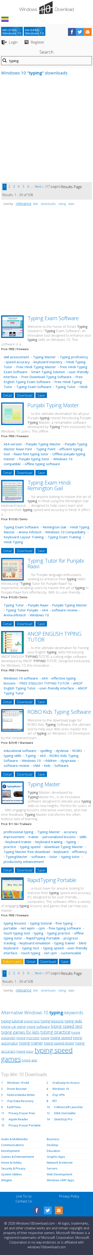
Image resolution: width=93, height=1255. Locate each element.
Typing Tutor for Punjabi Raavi (56, 563)
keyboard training (49, 841)
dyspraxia (68, 760)
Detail (7, 395)
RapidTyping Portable (52, 880)
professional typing (18, 832)
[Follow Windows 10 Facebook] (72, 32)
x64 (45, 610)
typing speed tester (59, 1043)
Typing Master (44, 357)
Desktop (52, 1145)
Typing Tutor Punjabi (22, 610)
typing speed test (66, 1026)
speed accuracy (18, 362)
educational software (20, 750)
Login (13, 42)
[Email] (59, 1210)
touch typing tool (17, 933)
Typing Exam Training (64, 537)
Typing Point (46, 449)
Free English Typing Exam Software (43, 379)
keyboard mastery (48, 362)
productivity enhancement (24, 861)
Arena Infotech (30, 532)
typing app (29, 1060)
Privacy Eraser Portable (25, 1125)
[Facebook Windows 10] (37, 1210)
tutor (53, 856)
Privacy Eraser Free (22, 1113)
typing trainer (64, 943)
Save (41, 395)
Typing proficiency (74, 357)
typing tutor (70, 856)
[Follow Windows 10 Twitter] (80, 32)
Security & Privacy (13, 1168)
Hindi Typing (13, 542)
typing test (30, 948)
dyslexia (62, 750)
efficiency (79, 851)
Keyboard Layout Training (24, 537)
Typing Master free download (27, 851)
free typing (64, 923)
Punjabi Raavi (38, 605)
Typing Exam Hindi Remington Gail (49, 485)
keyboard (61, 851)
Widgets (6, 1180)
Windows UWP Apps (60, 1180)
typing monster (28, 1037)
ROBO (77, 750)
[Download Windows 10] (46, 7)
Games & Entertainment (17, 1157)
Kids (47, 765)
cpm (41, 928)
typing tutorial (41, 923)
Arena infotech (15, 615)
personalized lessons (59, 836)
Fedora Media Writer (21, 1095)
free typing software (65, 928)
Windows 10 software (21, 678)
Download (24, 395)
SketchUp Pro (63, 1119)
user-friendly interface (57, 688)
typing (71, 841)
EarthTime (14, 1107)
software (38, 856)
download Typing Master (63, 846)
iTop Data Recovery (20, 1101)
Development (10, 1151)
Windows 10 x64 (18, 1083)
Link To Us (24, 1196)
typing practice (58, 933)
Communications (12, 1145)
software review (64, 610)
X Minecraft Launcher (68, 1107)
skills (83, 836)
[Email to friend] (88, 32)
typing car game (13, 1026)
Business (53, 1139)
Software (61, 765)
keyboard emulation (35, 943)
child (36, 765)
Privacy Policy (69, 1196)
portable (10, 928)
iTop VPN (58, 1095)
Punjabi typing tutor (34, 459)
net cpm (50, 953)
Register (37, 42)
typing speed (30, 846)
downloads (48, 204)
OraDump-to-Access (66, 1083)
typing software (38, 1026)
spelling (46, 750)
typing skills (12, 755)
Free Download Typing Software (46, 376)
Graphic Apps (56, 1157)
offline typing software (42, 464)
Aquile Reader (18, 1119)
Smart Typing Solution (48, 372)
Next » (39, 186)
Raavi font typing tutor (31, 454)
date (71, 204)
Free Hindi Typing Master (36, 367)
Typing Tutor (65, 386)
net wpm (28, 928)
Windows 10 (39, 615)
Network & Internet (59, 1162)
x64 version (13, 444)
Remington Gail (54, 527)
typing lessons (15, 923)
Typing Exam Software (53, 318)
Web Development (59, 1174)
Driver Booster (17, 1089)
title (35, 204)
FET (54, 1101)
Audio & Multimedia (14, 1139)
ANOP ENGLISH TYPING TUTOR (54, 636)
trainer (33, 836)
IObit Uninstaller (65, 1113)
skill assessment (16, 357)
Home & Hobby (11, 1162)
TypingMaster (17, 856)
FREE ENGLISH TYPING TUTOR (44, 683)
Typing (30, 755)
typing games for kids (20, 1032)
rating (62, 204)
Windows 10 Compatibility (65, 532)
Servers (52, 1168)
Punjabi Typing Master (53, 405)
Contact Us (24, 1201)
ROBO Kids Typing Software (59, 711)
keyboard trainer (19, 841)
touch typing (30, 953)
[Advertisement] (46, 131)
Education (53, 1151)
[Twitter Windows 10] (48, 1210)
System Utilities (11, 1174)
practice (10, 846)
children (51, 760)
